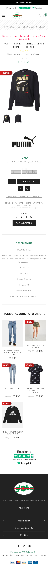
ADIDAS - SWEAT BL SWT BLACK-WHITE (12, 433)
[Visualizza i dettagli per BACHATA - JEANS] (12, 374)
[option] (6, 119)
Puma (24, 158)
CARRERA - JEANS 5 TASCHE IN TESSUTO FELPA (12, 352)
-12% (29, 322)
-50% (6, 73)
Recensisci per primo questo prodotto (24, 54)
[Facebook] (19, 546)
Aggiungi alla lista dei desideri (27, 188)
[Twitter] (24, 546)
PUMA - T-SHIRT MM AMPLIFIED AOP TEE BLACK (35, 391)
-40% (6, 365)
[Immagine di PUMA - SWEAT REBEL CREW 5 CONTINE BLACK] (6, 118)
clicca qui (33, 208)
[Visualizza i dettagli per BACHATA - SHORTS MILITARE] (35, 331)
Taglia (24, 169)
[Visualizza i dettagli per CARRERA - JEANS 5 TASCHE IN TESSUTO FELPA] (12, 333)
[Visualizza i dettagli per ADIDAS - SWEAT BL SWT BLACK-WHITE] (12, 415)
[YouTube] (30, 546)
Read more (24, 508)
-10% (6, 403)
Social (24, 213)
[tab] (24, 243)
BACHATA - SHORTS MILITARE (35, 346)
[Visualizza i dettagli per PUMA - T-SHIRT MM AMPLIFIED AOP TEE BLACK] (35, 374)
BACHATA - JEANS (12, 389)
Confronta (20, 188)
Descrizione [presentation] (24, 243)
